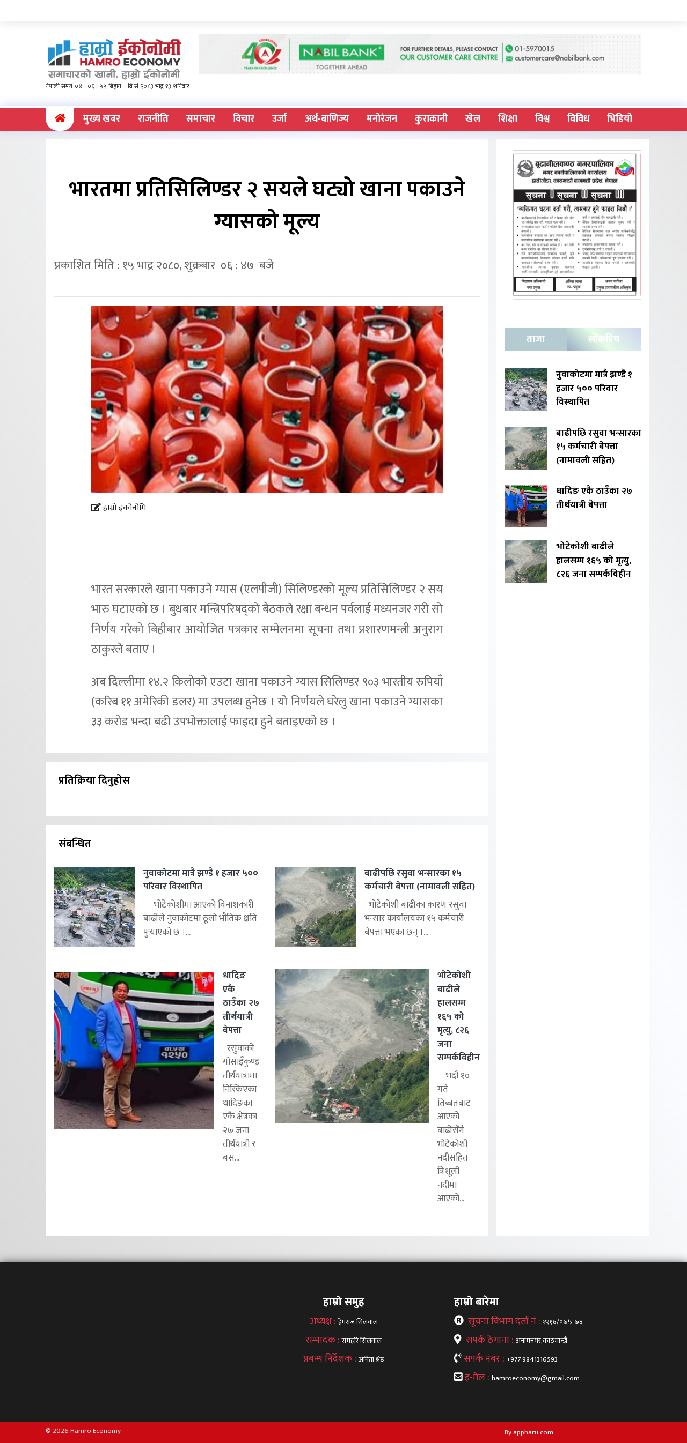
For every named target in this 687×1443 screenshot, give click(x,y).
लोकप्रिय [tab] (603, 339)
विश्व (542, 119)
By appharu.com (529, 1432)
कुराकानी (431, 119)
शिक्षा (507, 119)
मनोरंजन (382, 119)
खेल (472, 119)
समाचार (200, 119)
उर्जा (279, 119)
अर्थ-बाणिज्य (327, 119)
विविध (578, 119)
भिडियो (619, 119)
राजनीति (153, 119)
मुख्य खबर (101, 119)
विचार (243, 119)
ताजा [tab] (536, 339)
